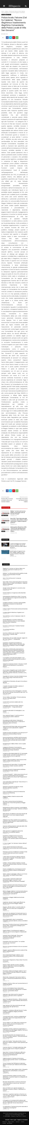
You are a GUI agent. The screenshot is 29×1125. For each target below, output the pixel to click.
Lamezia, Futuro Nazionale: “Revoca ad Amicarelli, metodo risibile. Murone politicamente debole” (12, 937)
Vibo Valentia (9, 1123)
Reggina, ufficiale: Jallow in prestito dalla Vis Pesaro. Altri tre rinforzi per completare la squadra (14, 908)
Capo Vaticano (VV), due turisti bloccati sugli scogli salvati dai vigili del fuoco (14, 1006)
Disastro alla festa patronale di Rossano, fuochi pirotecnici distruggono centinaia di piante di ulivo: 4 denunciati (15, 886)
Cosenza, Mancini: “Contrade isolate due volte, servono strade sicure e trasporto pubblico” (14, 1048)
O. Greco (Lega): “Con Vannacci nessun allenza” (15, 843)
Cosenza (22, 1121)
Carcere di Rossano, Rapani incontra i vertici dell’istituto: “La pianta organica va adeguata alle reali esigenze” (15, 1077)
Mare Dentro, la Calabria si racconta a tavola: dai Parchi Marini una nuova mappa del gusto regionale (15, 815)
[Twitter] (10, 37)
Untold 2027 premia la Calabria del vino (13, 702)
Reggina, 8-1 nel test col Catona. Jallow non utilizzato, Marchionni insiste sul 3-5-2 (14, 569)
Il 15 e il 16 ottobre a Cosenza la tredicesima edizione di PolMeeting (14, 792)
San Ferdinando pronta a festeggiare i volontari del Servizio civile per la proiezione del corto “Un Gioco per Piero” (15, 692)
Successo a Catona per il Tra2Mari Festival (13, 625)
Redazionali (5, 539)
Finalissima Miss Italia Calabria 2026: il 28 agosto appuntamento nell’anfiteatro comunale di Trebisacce (15, 1071)
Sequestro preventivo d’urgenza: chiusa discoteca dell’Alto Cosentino (13, 787)
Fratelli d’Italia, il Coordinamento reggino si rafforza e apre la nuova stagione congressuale (14, 931)
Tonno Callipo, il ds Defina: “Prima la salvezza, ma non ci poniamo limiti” (14, 697)
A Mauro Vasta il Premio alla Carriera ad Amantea (15, 608)
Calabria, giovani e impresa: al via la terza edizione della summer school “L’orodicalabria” (14, 1059)
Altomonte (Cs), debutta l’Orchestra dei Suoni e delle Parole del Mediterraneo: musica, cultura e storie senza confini (15, 914)
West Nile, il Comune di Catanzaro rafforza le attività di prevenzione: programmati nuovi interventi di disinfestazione (14, 1053)
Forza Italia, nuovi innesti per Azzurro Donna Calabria (22, 500)
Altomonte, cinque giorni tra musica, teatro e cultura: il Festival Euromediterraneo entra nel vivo (14, 978)
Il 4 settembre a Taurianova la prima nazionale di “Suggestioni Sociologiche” (15, 1107)
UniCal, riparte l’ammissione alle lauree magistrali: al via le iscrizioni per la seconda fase (15, 847)
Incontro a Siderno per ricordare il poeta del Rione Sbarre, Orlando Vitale (14, 633)
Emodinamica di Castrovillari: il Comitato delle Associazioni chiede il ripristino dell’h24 (14, 765)
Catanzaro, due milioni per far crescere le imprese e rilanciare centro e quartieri (13, 995)
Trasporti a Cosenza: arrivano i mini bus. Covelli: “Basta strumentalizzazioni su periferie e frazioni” (15, 665)
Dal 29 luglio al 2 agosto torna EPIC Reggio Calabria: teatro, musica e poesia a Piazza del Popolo (17, 553)
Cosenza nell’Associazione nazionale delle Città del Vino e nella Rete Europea (15, 826)
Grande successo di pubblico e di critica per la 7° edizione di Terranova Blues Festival (15, 733)
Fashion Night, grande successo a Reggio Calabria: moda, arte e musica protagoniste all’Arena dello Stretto (13, 966)
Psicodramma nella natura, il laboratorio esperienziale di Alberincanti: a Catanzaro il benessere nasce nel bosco (14, 721)
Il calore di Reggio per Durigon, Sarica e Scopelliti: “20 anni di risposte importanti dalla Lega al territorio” (18, 545)
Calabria (6, 11)
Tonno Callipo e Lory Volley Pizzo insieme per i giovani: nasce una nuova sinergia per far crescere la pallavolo (15, 1024)
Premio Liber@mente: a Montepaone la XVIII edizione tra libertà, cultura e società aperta (14, 869)
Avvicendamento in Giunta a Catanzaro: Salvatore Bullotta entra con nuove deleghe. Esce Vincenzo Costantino (14, 621)
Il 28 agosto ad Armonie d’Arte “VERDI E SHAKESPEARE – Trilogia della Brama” (13, 706)
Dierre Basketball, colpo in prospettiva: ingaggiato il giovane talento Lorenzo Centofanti (15, 920)
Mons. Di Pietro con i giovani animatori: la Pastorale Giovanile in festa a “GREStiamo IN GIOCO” (14, 1089)
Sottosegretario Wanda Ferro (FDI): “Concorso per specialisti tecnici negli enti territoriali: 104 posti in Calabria (14, 598)
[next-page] (4, 535)
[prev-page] (2, 535)
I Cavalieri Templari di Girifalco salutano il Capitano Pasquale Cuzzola (13, 686)
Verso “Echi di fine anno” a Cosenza (12, 578)
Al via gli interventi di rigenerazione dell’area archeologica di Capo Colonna (14, 770)
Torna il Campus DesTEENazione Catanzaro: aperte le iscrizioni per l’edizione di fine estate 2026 (14, 1064)
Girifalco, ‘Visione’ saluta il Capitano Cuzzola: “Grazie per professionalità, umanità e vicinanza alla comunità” (15, 864)
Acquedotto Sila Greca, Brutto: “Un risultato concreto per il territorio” (14, 942)
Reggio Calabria (8, 14)
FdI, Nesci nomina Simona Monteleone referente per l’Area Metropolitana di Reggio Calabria (14, 802)
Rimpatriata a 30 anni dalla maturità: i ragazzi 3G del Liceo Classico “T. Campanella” (15, 638)
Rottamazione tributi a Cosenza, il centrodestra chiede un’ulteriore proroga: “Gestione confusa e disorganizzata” (15, 809)
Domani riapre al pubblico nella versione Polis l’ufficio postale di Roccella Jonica (14, 760)
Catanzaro (17, 1121)
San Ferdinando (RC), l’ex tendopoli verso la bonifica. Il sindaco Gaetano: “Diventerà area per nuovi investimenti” (15, 1036)
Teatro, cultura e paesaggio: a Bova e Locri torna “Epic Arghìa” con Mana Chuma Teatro (15, 874)
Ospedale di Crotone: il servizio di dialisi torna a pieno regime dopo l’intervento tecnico (15, 677)
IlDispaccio (5, 1121)
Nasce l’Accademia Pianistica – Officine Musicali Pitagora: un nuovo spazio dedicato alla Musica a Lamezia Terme (15, 1000)
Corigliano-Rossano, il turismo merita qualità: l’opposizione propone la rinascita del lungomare (14, 604)
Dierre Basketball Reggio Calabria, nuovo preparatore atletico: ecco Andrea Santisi (13, 955)
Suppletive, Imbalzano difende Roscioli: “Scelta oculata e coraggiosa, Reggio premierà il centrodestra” (15, 1011)
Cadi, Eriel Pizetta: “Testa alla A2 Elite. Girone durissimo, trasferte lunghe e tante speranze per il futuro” (15, 1042)
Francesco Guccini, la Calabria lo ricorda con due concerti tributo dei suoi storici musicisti (15, 852)
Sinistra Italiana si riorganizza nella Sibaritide (14, 592)
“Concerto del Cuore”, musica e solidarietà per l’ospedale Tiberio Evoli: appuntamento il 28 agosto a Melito (14, 1018)
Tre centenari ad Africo (8, 629)
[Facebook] (7, 37)
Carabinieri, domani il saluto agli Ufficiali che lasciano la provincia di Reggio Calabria (14, 903)
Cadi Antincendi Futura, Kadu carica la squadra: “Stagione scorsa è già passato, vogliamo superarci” (14, 728)
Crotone (4, 1123)
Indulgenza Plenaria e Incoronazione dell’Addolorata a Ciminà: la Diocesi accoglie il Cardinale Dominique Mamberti (14, 748)
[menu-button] (4, 6)
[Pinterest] (13, 37)
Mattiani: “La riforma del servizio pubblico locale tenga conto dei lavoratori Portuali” (18, 512)
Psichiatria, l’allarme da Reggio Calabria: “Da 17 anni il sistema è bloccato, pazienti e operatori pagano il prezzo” (14, 972)
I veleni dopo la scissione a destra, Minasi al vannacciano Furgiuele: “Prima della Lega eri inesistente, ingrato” (14, 858)
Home (2, 11)
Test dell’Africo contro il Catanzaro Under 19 (14, 616)
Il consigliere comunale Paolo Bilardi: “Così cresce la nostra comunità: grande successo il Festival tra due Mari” (14, 659)
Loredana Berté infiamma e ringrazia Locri (13, 612)
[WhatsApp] (17, 37)
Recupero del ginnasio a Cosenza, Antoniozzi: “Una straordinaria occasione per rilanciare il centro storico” (14, 1083)
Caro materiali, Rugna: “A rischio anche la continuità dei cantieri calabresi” (13, 716)
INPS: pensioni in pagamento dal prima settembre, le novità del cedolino (13, 831)
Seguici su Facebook (22, 1119)
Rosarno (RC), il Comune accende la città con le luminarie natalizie (7, 500)
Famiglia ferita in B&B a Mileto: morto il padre (14, 743)
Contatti (7, 1119)
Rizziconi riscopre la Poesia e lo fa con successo (15, 946)
